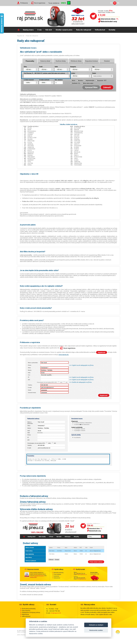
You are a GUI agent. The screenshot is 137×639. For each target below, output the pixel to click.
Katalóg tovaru (28, 30)
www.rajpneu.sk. (64, 354)
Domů (19, 30)
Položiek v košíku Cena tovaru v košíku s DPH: (106, 11)
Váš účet (48, 30)
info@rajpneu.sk (56, 613)
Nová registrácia (39, 3)
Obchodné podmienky (29, 608)
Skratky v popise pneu (64, 30)
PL (118, 3)
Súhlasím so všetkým (96, 625)
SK (115, 3)
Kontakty (112, 30)
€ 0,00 (101, 15)
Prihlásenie (24, 3)
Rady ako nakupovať (83, 30)
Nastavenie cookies (96, 630)
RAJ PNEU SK (20, 36)
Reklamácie (25, 614)
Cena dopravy (26, 610)
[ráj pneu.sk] (31, 15)
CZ (111, 3)
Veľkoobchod (100, 30)
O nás (39, 30)
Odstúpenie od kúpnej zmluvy (31, 612)
